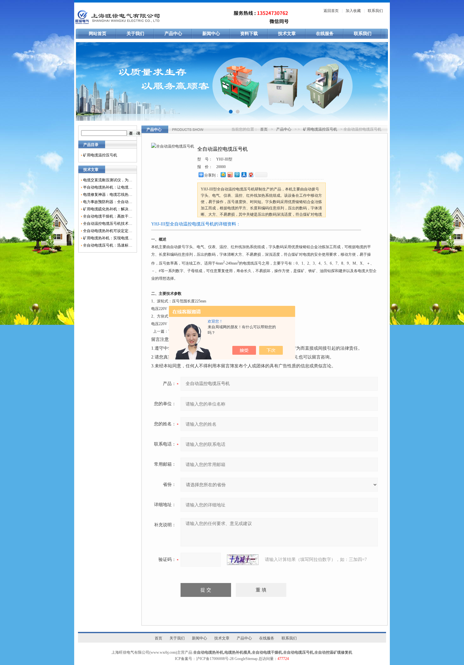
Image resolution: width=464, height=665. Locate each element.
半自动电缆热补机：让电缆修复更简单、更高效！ (107, 187)
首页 (264, 129)
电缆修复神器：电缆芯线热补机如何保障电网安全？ (107, 194)
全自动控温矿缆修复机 (333, 652)
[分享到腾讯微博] (236, 174)
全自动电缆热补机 (208, 652)
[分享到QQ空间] (222, 174)
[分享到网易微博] (250, 174)
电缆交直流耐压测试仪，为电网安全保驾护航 (107, 180)
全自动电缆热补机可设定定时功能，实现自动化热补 (107, 231)
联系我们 (375, 11)
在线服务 (325, 33)
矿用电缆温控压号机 (100, 155)
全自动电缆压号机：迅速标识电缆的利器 (107, 245)
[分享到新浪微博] (229, 174)
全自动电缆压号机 (298, 652)
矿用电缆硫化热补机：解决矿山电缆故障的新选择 (107, 209)
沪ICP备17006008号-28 (215, 658)
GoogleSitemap (246, 658)
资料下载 (249, 33)
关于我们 (135, 33)
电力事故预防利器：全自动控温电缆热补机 (107, 202)
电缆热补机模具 (237, 652)
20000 (221, 167)
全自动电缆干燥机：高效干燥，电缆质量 (107, 216)
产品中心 (173, 33)
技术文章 (287, 33)
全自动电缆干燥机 (267, 652)
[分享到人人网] (243, 174)
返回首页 (331, 11)
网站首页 (97, 33)
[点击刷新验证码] (243, 559)
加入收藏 (353, 11)
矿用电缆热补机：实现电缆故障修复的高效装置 (107, 238)
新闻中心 (211, 33)
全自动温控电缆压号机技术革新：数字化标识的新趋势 (107, 223)
